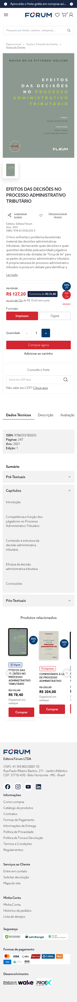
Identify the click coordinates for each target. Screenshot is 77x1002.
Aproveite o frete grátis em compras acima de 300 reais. (38, 4)
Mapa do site (12, 883)
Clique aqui (40, 388)
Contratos (10, 814)
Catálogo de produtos (18, 808)
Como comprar (13, 802)
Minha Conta (12, 905)
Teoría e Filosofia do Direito (42, 44)
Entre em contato (15, 871)
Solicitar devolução (16, 877)
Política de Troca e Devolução (23, 838)
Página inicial (13, 44)
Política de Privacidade (18, 832)
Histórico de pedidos (17, 911)
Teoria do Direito (15, 47)
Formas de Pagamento (18, 820)
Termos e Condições (17, 844)
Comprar (21, 712)
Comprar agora (38, 345)
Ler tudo (12, 275)
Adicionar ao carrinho (38, 353)
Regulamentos (13, 850)
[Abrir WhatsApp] (66, 991)
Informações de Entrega (19, 826)
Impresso (22, 316)
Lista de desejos (14, 917)
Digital (55, 316)
